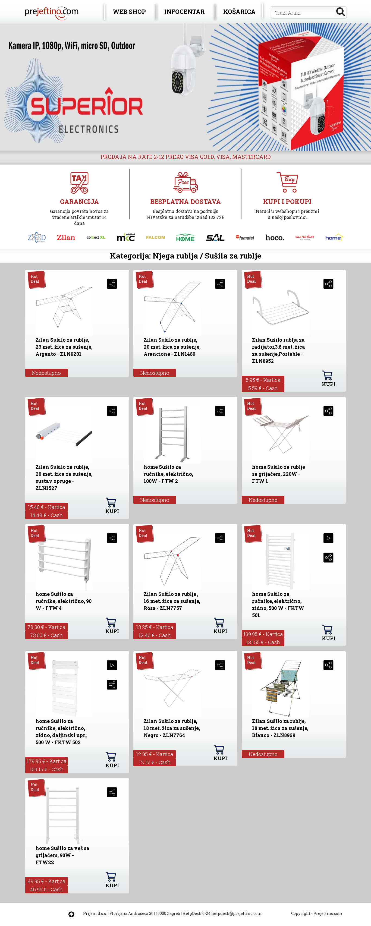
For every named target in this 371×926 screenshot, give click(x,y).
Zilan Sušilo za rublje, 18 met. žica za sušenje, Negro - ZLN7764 (172, 728)
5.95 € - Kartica (263, 379)
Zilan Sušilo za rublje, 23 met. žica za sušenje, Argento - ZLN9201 (64, 346)
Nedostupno (46, 372)
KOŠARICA (239, 11)
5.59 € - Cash (263, 388)
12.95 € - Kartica (154, 754)
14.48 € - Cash (46, 515)
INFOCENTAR (184, 11)
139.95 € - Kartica (263, 634)
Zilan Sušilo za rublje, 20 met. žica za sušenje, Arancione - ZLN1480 (172, 346)
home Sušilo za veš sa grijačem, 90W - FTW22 (62, 855)
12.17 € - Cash (155, 762)
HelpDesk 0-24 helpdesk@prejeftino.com (222, 913)
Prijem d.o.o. (95, 913)
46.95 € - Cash (46, 889)
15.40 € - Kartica (46, 506)
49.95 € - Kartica (46, 881)
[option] (185, 87)
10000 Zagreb (168, 913)
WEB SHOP (129, 11)
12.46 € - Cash (155, 635)
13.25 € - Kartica (154, 626)
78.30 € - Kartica (46, 626)
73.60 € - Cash (46, 635)
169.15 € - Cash (47, 769)
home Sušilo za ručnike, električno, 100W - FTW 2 (168, 474)
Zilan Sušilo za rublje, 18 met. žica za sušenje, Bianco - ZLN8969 (280, 728)
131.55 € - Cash (263, 642)
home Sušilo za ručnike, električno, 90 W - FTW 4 (64, 601)
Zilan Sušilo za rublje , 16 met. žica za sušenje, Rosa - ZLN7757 (172, 601)
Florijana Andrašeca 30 (131, 913)
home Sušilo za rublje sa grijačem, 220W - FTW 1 (278, 474)
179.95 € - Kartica (47, 761)
